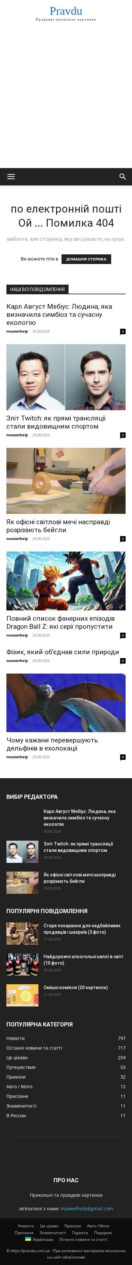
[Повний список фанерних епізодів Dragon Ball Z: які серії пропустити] (66, 581)
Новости (26, 1226)
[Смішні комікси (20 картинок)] (22, 995)
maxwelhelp (17, 331)
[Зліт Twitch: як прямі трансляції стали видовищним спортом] (66, 377)
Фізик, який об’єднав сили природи (62, 652)
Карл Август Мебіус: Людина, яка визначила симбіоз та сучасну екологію (59, 314)
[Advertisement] (66, 98)
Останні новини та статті (83, 1239)
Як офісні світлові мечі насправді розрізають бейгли (58, 526)
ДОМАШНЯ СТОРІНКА (86, 259)
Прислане (24, 1232)
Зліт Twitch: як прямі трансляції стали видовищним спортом (56, 422)
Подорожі (103, 1232)
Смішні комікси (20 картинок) (76, 987)
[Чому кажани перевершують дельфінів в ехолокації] (66, 703)
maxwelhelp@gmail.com (87, 1208)
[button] (11, 176)
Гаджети (80, 1232)
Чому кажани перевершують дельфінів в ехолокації (52, 744)
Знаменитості (53, 1232)
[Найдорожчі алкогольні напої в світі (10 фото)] (22, 964)
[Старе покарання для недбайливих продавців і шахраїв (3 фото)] (22, 933)
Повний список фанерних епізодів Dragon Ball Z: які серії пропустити (60, 622)
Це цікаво (49, 1226)
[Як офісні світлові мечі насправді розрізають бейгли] (66, 481)
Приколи (72, 1226)
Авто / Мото (98, 1226)
